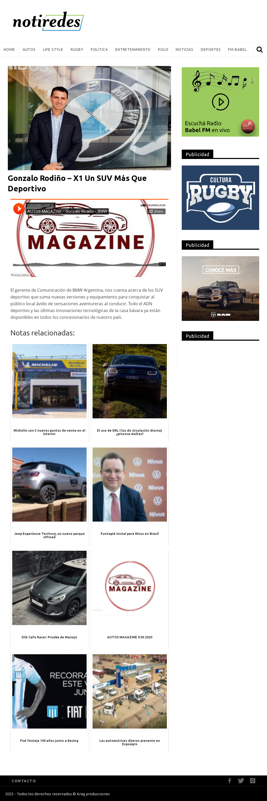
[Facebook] (229, 781)
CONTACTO (24, 781)
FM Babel (237, 49)
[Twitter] (241, 781)
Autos (29, 49)
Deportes (211, 49)
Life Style (53, 49)
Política (99, 49)
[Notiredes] (56, 21)
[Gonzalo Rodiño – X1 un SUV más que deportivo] (89, 118)
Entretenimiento (133, 49)
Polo (163, 49)
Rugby (77, 49)
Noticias (184, 49)
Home (9, 49)
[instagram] (252, 781)
